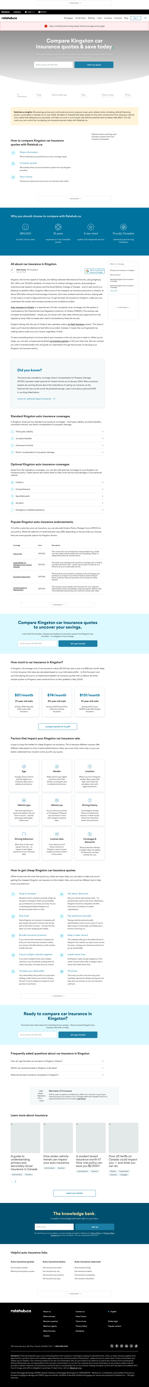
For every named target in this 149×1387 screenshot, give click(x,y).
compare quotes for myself (57, 726)
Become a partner (50, 1321)
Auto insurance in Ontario (22, 307)
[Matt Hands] (13, 271)
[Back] (12, 1182)
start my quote (94, 65)
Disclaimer (80, 1331)
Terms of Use (95, 1233)
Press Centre (81, 1316)
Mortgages (68, 18)
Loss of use (17, 553)
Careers (46, 1336)
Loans (99, 18)
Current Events (123, 1171)
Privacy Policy (109, 1233)
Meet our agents (50, 1326)
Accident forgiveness (21, 577)
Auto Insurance (16, 1174)
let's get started (78, 643)
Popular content (114, 1326)
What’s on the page (117, 264)
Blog (126, 18)
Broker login (113, 1321)
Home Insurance (82, 1171)
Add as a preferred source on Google (97, 271)
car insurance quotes (59, 341)
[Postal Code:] (53, 65)
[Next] (15, 1182)
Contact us (55, 1235)
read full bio (81, 1099)
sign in (136, 18)
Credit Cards (80, 18)
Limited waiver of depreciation (20, 589)
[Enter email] (54, 1227)
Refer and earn (49, 1316)
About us (47, 1311)
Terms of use (81, 1321)
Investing (108, 18)
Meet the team (49, 1331)
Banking (91, 18)
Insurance (118, 18)
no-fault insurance (76, 324)
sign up (95, 1227)
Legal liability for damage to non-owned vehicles (22, 564)
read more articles (74, 1193)
